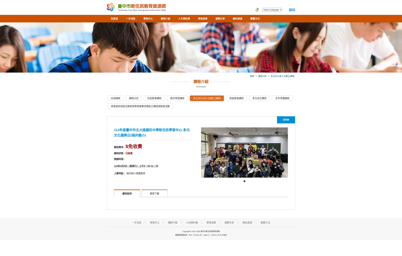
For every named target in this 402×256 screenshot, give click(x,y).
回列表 (286, 120)
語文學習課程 (177, 98)
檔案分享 (220, 18)
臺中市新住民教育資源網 (136, 8)
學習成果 (202, 18)
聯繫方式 (255, 18)
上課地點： (120, 173)
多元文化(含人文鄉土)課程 (282, 76)
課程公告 (134, 98)
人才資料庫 (184, 18)
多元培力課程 (259, 98)
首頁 (252, 76)
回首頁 (114, 18)
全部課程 (115, 98)
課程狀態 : (119, 153)
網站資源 (237, 18)
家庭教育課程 (236, 98)
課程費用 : (119, 147)
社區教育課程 (154, 98)
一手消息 (130, 18)
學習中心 (148, 18)
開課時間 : (119, 159)
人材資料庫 (192, 222)
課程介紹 (165, 18)
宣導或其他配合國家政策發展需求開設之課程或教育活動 (140, 106)
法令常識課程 (282, 98)
